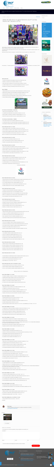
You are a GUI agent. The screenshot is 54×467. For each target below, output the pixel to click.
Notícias (44, 28)
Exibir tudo (38, 16)
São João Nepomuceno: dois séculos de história (46, 31)
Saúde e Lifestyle (45, 33)
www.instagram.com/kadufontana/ (12, 408)
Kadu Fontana (9, 406)
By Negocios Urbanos (20, 464)
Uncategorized (45, 36)
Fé (43, 26)
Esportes (44, 25)
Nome (3, 440)
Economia (44, 23)
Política (44, 29)
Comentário (4, 430)
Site (28, 440)
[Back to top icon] (51, 465)
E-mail (16, 440)
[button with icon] (8, 459)
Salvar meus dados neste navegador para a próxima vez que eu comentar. (14, 443)
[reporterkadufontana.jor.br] (8, 3)
